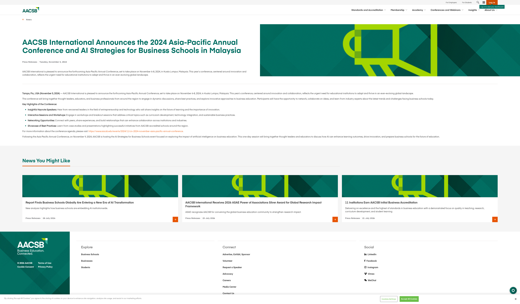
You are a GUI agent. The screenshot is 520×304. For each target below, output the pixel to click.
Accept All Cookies (409, 299)
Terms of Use (44, 262)
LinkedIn (372, 254)
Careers (227, 280)
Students (85, 267)
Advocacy (228, 273)
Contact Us (228, 293)
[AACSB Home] (30, 10)
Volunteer (227, 260)
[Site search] (477, 2)
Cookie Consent (25, 266)
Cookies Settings (389, 299)
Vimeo (371, 273)
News (29, 19)
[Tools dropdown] (483, 2)
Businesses (86, 260)
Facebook (371, 260)
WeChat (372, 280)
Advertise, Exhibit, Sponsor (236, 254)
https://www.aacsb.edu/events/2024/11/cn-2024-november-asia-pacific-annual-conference (136, 131)
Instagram (373, 267)
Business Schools (90, 254)
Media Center (229, 286)
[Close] (516, 299)
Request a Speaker (232, 267)
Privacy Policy (45, 266)
